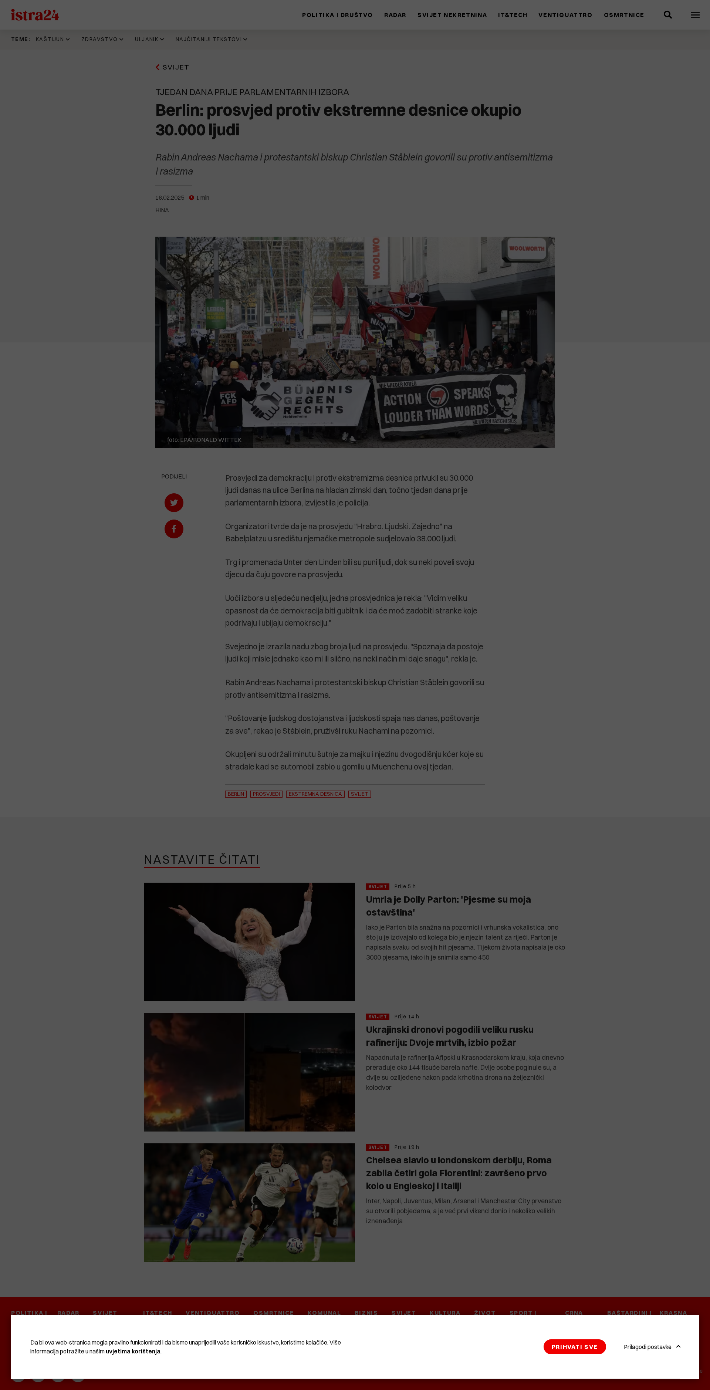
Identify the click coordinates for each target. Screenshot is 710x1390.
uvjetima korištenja (133, 1351)
